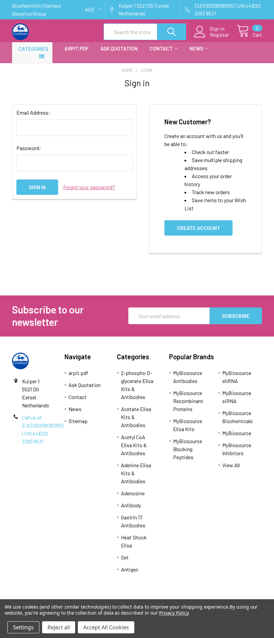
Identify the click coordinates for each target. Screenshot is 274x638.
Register (219, 35)
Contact (161, 48)
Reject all (58, 627)
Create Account (198, 228)
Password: (28, 148)
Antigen (129, 569)
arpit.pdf (76, 48)
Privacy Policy (173, 613)
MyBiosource (236, 433)
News (196, 48)
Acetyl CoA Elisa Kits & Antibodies (134, 445)
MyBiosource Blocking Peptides (187, 449)
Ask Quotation (119, 48)
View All (231, 465)
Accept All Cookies (106, 627)
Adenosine (133, 493)
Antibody (131, 505)
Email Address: (33, 112)
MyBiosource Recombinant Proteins (188, 401)
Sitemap (78, 421)
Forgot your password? (89, 187)
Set (125, 557)
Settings (23, 627)
